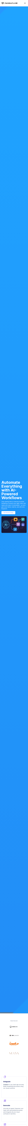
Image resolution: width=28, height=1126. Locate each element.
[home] (10, 3)
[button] (25, 3)
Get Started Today (8, 512)
